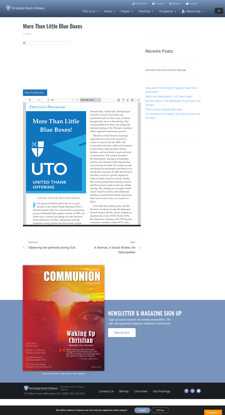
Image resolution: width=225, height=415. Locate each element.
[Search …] (219, 11)
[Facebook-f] (186, 391)
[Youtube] (199, 391)
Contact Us (106, 391)
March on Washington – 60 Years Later (168, 96)
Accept (142, 410)
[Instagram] (192, 391)
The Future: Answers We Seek (164, 109)
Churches (140, 391)
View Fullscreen (34, 92)
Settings (160, 410)
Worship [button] (144, 11)
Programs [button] (166, 11)
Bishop (124, 391)
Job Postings (161, 391)
